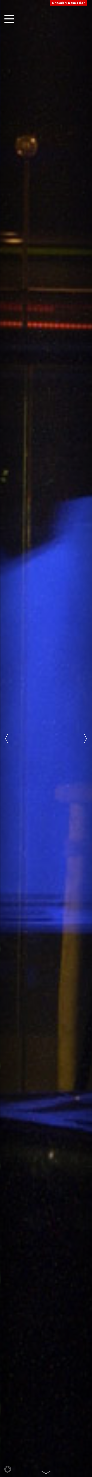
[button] (7, 1469)
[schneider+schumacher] (68, 3)
